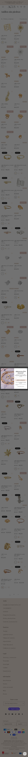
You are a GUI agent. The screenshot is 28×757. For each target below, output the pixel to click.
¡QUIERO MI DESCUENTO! (21, 380)
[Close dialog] (26, 368)
